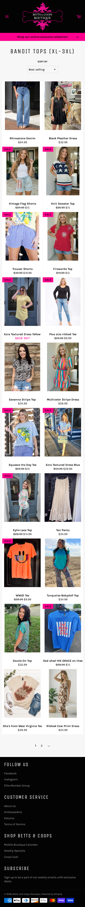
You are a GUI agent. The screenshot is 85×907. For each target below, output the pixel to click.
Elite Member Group (17, 785)
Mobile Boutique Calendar (21, 844)
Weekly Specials (14, 850)
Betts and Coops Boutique (26, 894)
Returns (9, 818)
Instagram (11, 779)
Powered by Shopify (51, 894)
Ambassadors (13, 812)
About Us (10, 806)
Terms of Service (14, 824)
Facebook (10, 773)
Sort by (42, 61)
